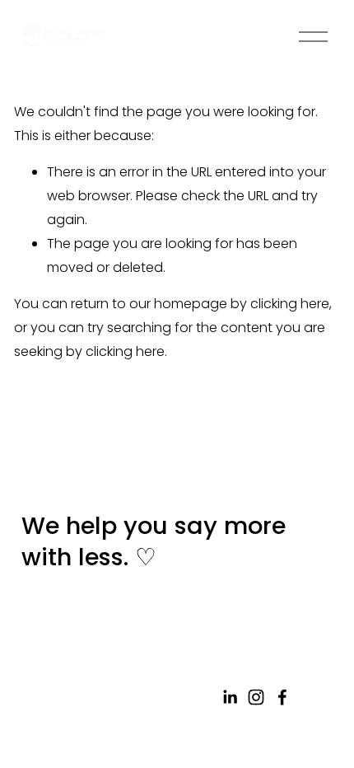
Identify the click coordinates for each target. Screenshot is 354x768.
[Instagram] (256, 697)
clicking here (289, 303)
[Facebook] (282, 697)
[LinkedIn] (229, 697)
